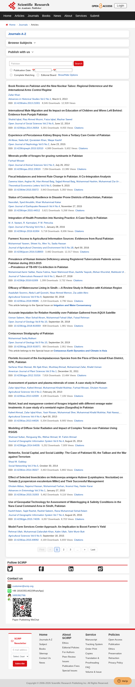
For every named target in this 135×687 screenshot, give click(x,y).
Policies (114, 634)
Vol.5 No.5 (46, 185)
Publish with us (20, 52)
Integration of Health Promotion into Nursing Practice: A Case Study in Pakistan (57, 217)
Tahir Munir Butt (76, 531)
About (68, 15)
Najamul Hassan (33, 486)
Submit (94, 15)
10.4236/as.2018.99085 (26, 301)
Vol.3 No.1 (51, 371)
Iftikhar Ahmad (49, 437)
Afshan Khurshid (101, 272)
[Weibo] (100, 568)
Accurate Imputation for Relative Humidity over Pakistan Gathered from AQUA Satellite (62, 312)
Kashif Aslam (15, 511)
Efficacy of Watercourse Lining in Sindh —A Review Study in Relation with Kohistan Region (65, 287)
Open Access (115, 639)
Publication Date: (22, 70)
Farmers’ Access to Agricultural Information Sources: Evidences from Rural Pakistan (61, 238)
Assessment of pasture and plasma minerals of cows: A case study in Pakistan (57, 382)
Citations (78, 127)
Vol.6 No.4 (58, 441)
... (78, 549)
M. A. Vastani (15, 222)
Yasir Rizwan (49, 412)
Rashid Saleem (45, 511)
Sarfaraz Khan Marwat (20, 367)
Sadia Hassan (59, 243)
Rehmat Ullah (15, 531)
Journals (33, 15)
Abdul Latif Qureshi (39, 292)
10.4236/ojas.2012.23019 (27, 169)
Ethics (65, 643)
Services (81, 15)
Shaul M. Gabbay (17, 461)
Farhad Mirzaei (16, 160)
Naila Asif (23, 140)
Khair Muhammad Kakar (48, 202)
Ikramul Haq (72, 486)
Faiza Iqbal (50, 119)
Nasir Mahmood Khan (62, 272)
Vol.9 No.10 (41, 342)
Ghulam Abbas (16, 486)
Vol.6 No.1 (40, 227)
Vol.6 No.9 (36, 535)
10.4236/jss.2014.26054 (26, 127)
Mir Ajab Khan (40, 367)
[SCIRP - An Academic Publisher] (28, 5)
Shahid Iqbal (14, 119)
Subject (43, 644)
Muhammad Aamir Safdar (21, 272)
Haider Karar (86, 486)
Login (120, 5)
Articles (19, 15)
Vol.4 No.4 (54, 206)
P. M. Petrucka (45, 222)
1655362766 (19, 595)
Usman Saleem (16, 317)
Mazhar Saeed (64, 119)
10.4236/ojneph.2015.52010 (28, 148)
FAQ (87, 667)
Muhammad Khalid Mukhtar (57, 387)
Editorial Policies (70, 647)
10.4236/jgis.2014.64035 (27, 445)
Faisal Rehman (81, 317)
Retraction (113, 658)
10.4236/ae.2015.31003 (26, 494)
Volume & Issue (93, 672)
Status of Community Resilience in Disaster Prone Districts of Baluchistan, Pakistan (60, 197)
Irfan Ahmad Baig (45, 181)
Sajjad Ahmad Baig (65, 181)
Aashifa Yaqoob (83, 272)
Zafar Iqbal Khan (17, 387)
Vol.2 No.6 (48, 123)
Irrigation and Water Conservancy (72, 305)
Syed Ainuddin (27, 202)
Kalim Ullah (61, 531)
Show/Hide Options (68, 75)
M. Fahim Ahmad (68, 437)
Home (7, 15)
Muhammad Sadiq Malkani (22, 338)
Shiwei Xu (36, 243)
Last (93, 549)
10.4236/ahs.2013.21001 (27, 103)
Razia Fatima (43, 272)
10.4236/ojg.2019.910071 (27, 346)
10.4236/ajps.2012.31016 (27, 375)
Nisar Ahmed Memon (61, 292)
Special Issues (69, 670)
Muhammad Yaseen (18, 243)
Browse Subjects (21, 42)
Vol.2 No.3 (48, 165)
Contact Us (45, 658)
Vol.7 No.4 (58, 515)
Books (46, 15)
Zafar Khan (14, 95)
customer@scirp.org (22, 586)
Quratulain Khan (37, 140)
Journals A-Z (45, 639)
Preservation (115, 653)
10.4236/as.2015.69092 (26, 540)
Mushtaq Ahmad (57, 367)
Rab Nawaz (113, 412)
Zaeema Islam (15, 181)
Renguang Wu (33, 437)
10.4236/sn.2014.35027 (26, 470)
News (57, 15)
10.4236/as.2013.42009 (26, 396)
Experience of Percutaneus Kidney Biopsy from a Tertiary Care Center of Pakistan (59, 135)
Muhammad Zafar (76, 367)
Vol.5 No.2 (44, 144)
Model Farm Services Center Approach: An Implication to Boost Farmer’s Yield (57, 526)
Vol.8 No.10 (41, 321)
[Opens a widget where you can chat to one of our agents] (123, 681)
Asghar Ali (30, 181)
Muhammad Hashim (86, 181)
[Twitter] (10, 568)
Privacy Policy (115, 662)
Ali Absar (12, 140)
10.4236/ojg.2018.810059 (27, 325)
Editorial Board (48, 75)
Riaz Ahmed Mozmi (33, 119)
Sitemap (43, 653)
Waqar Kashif (55, 140)
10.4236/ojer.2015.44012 (27, 210)
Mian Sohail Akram (35, 317)
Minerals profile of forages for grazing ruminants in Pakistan (45, 155)
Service (90, 634)
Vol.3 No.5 (33, 465)
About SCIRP (66, 636)
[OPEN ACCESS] (102, 5)
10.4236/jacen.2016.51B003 (28, 251)
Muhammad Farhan (53, 486)
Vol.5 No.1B (67, 247)
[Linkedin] (70, 568)
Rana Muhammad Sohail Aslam (70, 511)
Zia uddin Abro (80, 292)
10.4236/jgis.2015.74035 (27, 519)
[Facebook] (41, 568)
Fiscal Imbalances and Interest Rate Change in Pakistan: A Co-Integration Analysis (59, 176)
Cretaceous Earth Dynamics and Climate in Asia (80, 350)
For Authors (68, 652)
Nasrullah (13, 202)
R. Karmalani (30, 222)
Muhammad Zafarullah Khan (39, 531)
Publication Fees (71, 666)
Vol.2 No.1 (45, 99)
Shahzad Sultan (16, 437)
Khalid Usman (94, 367)
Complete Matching (24, 75)
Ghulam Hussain (98, 387)
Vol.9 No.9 (36, 297)
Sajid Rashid (29, 511)
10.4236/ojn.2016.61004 (26, 231)
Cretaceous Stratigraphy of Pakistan (31, 333)
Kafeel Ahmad (34, 387)
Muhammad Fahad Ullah (59, 317)
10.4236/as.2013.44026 (26, 420)
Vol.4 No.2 (36, 392)
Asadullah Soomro (17, 292)
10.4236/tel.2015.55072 (26, 189)
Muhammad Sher (67, 412)
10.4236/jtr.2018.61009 (26, 280)
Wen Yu (46, 243)
